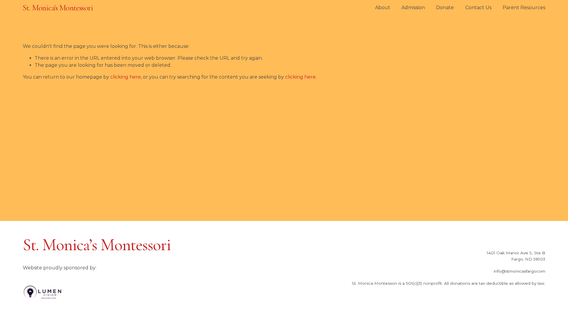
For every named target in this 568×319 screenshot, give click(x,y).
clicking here (125, 77)
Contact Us (478, 7)
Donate (445, 7)
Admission (413, 7)
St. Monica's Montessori (58, 8)
